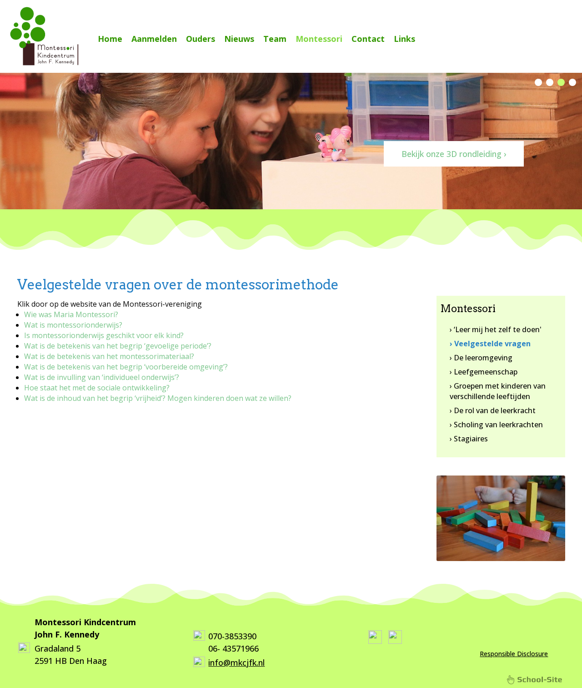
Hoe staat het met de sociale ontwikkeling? (97, 388)
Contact (368, 38)
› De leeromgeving (481, 358)
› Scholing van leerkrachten (496, 425)
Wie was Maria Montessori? (72, 314)
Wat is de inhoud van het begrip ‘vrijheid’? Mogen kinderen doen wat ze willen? (157, 398)
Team (274, 38)
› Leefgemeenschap (483, 372)
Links (404, 38)
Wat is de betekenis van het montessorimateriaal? (109, 356)
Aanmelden (154, 38)
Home (110, 38)
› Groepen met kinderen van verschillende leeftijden (498, 391)
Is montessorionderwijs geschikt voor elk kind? (104, 335)
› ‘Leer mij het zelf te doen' (496, 329)
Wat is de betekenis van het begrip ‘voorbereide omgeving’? (126, 367)
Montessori (319, 38)
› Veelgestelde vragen (490, 344)
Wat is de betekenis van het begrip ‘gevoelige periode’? (117, 346)
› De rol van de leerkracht (493, 410)
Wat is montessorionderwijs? (73, 325)
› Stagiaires (469, 439)
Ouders (200, 38)
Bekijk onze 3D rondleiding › (454, 153)
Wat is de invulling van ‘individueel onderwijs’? (102, 377)
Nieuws (239, 38)
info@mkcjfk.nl (236, 662)
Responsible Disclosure (514, 653)
